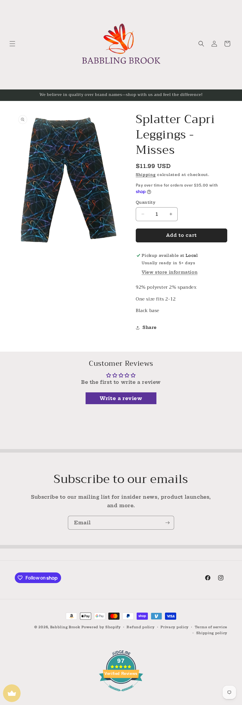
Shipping (146, 174)
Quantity (145, 202)
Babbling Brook (65, 627)
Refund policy (140, 627)
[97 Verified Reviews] (121, 694)
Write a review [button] (121, 398)
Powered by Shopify (101, 627)
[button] (12, 43)
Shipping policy (212, 633)
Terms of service (211, 627)
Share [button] (150, 327)
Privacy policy (175, 627)
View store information (169, 272)
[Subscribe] (167, 523)
